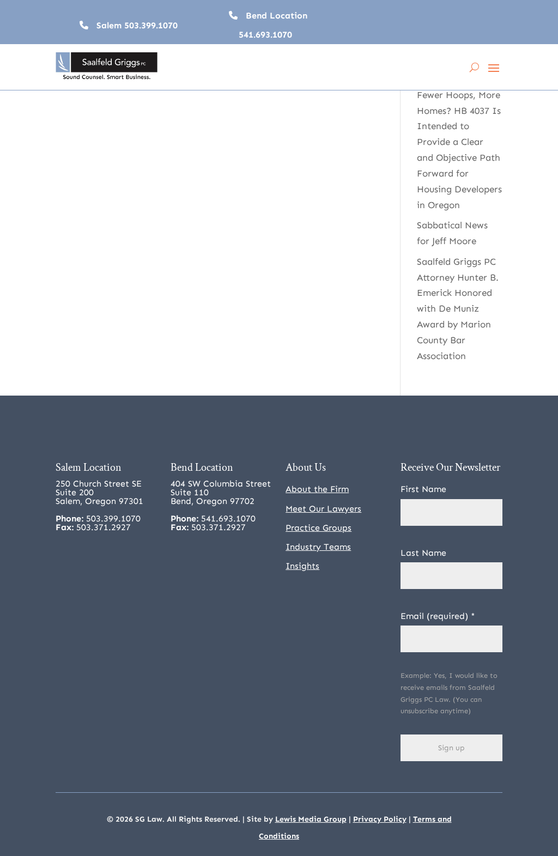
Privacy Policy (380, 819)
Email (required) (438, 616)
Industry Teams (318, 547)
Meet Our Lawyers (323, 508)
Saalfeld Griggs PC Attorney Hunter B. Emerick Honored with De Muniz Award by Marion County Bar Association (458, 308)
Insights (302, 566)
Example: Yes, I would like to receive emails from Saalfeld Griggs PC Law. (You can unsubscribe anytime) (449, 693)
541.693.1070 (265, 34)
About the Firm (317, 489)
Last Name (423, 553)
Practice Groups (318, 528)
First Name (423, 489)
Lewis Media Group (311, 819)
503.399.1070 (151, 25)
